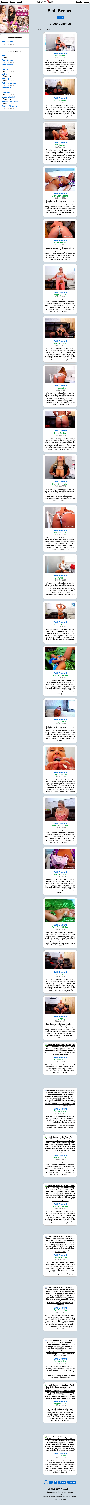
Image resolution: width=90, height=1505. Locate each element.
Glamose (4, 2)
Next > (62, 1482)
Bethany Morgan (9, 83)
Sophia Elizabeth (9, 106)
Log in (86, 2)
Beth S (5, 69)
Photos (6, 44)
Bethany (5, 74)
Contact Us (68, 1492)
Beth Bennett (7, 42)
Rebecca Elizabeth (10, 102)
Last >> (72, 1482)
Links (60, 1492)
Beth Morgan (7, 65)
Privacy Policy (66, 1489)
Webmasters (52, 1492)
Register (79, 2)
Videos (12, 44)
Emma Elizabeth (9, 97)
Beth (4, 56)
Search (19, 2)
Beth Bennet (7, 60)
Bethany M (6, 79)
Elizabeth (6, 92)
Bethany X (6, 88)
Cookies (51, 1495)
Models (12, 2)
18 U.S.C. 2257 (54, 1489)
